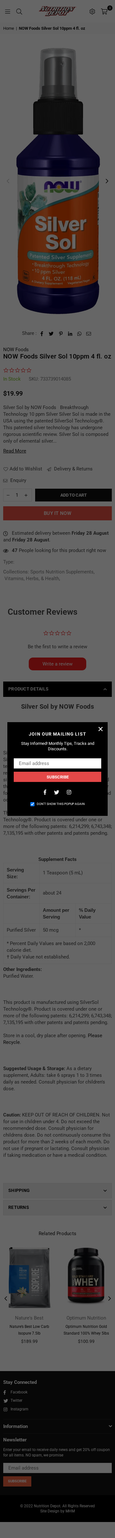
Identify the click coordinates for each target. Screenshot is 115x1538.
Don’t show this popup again (61, 804)
